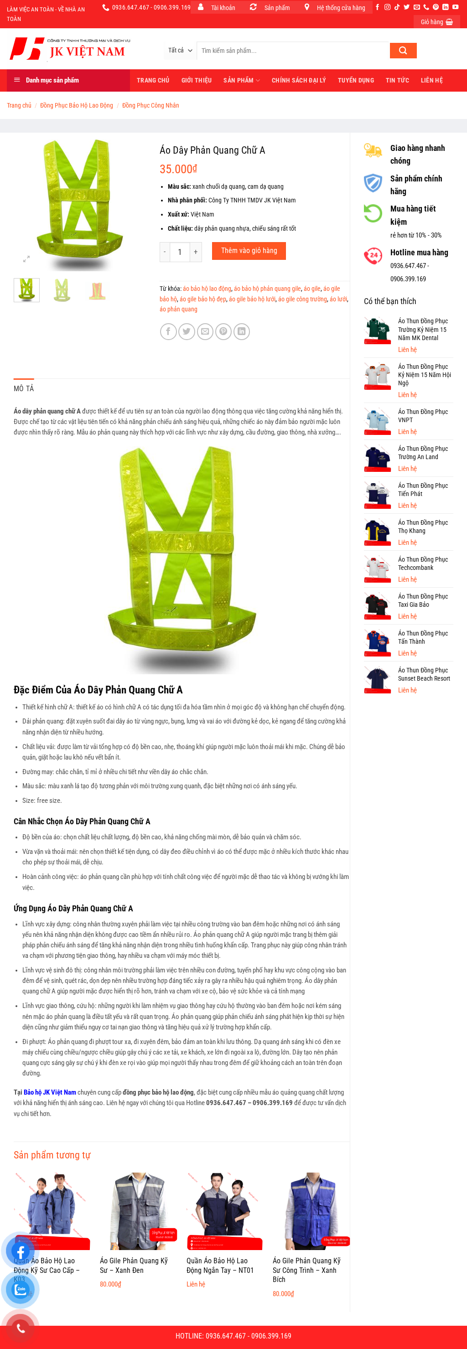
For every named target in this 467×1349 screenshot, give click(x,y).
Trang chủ (19, 105)
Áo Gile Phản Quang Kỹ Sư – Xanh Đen (134, 1265)
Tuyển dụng (356, 80)
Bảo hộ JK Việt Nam (50, 1092)
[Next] (132, 205)
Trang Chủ (153, 80)
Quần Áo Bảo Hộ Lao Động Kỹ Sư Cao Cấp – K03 (47, 1270)
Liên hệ (432, 80)
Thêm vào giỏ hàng (249, 251)
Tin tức (397, 80)
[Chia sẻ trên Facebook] (168, 331)
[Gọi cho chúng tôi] (426, 7)
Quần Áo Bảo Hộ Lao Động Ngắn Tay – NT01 (220, 1265)
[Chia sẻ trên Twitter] (186, 331)
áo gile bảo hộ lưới (252, 299)
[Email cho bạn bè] (205, 331)
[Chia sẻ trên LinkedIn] (242, 331)
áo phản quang (178, 309)
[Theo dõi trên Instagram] (387, 7)
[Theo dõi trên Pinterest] (436, 7)
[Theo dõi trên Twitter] (407, 7)
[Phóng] (26, 259)
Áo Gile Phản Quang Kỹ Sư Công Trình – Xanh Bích (307, 1270)
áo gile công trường (302, 299)
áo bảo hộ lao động (207, 288)
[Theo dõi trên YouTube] (455, 7)
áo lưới (338, 299)
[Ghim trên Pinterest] (223, 331)
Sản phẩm (238, 80)
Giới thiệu (197, 80)
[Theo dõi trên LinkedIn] (445, 7)
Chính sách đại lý (299, 80)
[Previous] (28, 205)
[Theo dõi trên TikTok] (397, 7)
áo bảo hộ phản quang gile (267, 288)
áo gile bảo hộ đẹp (203, 299)
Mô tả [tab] (24, 388)
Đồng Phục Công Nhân (150, 105)
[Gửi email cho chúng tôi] (417, 7)
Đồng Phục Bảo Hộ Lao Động (76, 105)
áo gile (312, 288)
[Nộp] (403, 50)
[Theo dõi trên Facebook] (377, 7)
